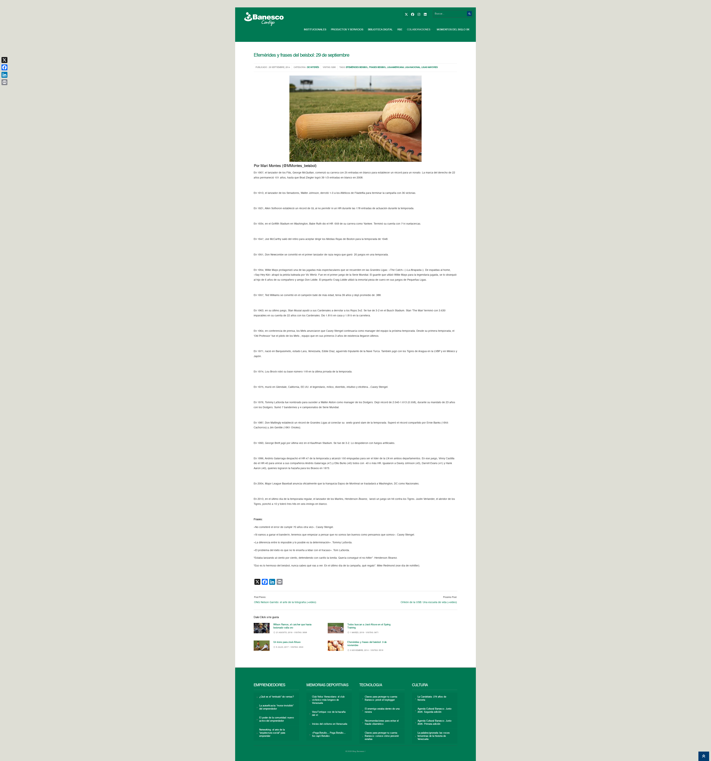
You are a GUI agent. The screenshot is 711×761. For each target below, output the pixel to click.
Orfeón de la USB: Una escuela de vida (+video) (429, 602)
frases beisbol (377, 67)
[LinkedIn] (425, 14)
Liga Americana (395, 67)
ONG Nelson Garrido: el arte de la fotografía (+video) (285, 602)
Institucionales (315, 29)
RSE (399, 29)
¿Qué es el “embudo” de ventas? (276, 697)
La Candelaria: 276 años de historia (432, 698)
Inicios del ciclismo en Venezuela (329, 724)
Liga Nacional (412, 67)
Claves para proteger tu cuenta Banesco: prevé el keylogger (381, 698)
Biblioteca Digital (380, 29)
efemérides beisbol (357, 67)
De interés (313, 67)
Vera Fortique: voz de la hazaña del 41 (329, 713)
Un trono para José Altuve (287, 642)
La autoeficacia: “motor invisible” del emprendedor (276, 707)
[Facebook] (412, 14)
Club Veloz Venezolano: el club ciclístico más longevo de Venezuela (328, 700)
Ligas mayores (429, 67)
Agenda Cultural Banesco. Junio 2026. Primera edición (434, 722)
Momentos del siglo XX (453, 29)
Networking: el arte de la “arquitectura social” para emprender (272, 733)
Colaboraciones (418, 29)
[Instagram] (419, 14)
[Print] (4, 82)
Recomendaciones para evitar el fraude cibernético (382, 722)
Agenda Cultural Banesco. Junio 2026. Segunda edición (434, 710)
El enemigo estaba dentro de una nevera (382, 710)
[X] (406, 14)
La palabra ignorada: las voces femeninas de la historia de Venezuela (434, 736)
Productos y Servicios (347, 29)
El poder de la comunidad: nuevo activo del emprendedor (276, 719)
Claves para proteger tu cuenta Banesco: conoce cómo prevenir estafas (382, 736)
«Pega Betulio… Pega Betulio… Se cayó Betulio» (329, 734)
